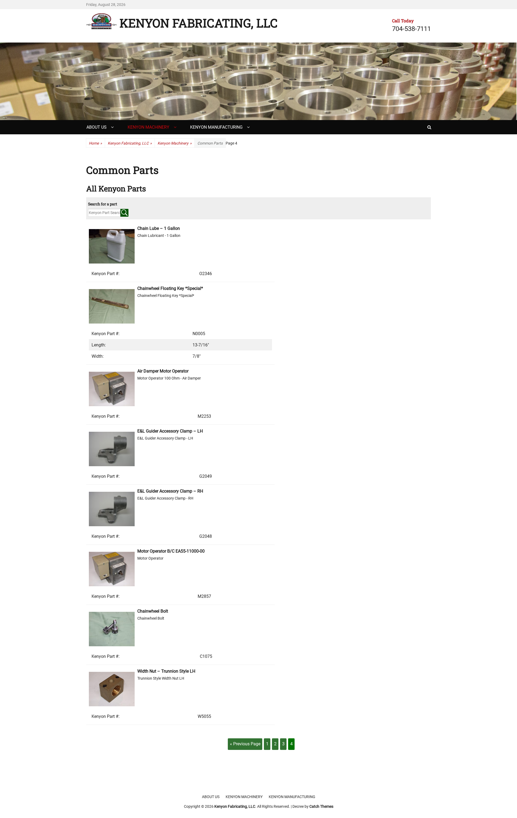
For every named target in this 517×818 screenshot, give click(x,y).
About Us (96, 127)
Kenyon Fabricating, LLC (199, 23)
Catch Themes (321, 806)
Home (95, 143)
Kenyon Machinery (148, 127)
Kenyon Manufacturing (216, 127)
